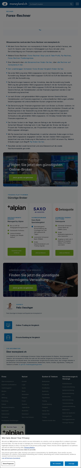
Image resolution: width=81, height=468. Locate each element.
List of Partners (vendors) (11, 458)
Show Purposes (8, 463)
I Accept (71, 463)
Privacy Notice (29, 447)
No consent (57, 463)
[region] (40, 451)
